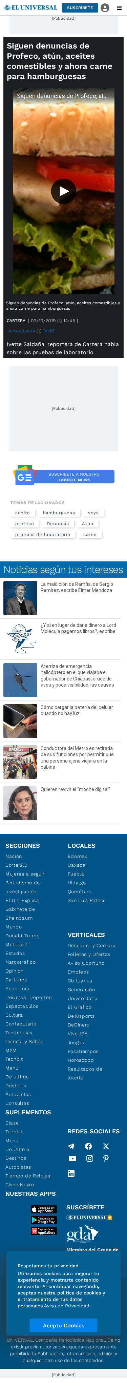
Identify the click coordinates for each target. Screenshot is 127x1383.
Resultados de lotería (85, 1073)
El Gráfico (80, 1007)
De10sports (81, 1016)
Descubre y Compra (92, 945)
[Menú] (119, 8)
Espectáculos (21, 1006)
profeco (24, 523)
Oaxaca (77, 865)
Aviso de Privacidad (66, 1305)
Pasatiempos (83, 1051)
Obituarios (80, 980)
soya (93, 512)
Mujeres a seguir (25, 874)
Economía (17, 988)
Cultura (14, 1015)
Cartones (16, 979)
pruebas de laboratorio (42, 534)
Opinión (14, 971)
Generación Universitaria (83, 994)
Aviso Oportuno (86, 963)
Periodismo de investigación (22, 887)
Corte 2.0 (16, 865)
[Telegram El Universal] (71, 1146)
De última (17, 1076)
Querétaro (80, 891)
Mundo (13, 926)
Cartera (16, 320)
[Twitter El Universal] (106, 1146)
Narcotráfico (20, 962)
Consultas (17, 1103)
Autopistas (18, 1094)
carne (90, 534)
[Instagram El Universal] (89, 1160)
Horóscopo (81, 1060)
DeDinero (79, 1024)
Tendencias (19, 1032)
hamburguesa (59, 512)
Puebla (76, 874)
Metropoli (16, 944)
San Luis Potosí (86, 900)
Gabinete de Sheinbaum (20, 913)
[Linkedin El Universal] (71, 1173)
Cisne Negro (19, 1184)
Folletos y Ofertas (89, 954)
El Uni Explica (22, 900)
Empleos (78, 972)
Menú (12, 1068)
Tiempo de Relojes (27, 1175)
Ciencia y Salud (24, 1041)
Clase (12, 1123)
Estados (15, 953)
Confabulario (20, 1023)
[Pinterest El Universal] (106, 1160)
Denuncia (58, 523)
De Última (17, 1149)
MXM (11, 1050)
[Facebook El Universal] (88, 1146)
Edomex (77, 856)
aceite (22, 512)
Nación (13, 856)
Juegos (76, 1042)
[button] (80, 8)
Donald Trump (22, 935)
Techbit (14, 1059)
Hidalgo (77, 882)
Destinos (15, 1085)
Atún (87, 523)
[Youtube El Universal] (72, 1160)
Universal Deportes (28, 997)
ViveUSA (78, 1033)
